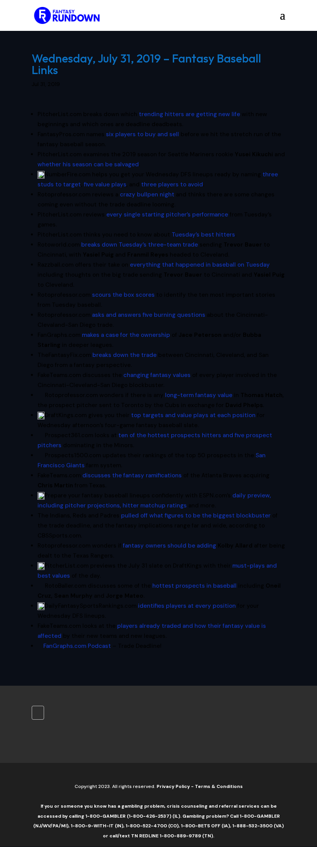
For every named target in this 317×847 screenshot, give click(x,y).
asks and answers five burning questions (148, 315)
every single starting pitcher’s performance (167, 214)
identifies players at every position (187, 606)
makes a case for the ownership (126, 335)
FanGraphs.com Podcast (77, 646)
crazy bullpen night (147, 194)
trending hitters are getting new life (189, 114)
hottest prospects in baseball (194, 586)
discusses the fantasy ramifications (132, 475)
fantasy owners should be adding (169, 545)
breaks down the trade (124, 355)
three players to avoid (172, 184)
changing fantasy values (157, 375)
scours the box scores (123, 295)
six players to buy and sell (142, 134)
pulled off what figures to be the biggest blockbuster (196, 515)
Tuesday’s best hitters (203, 234)
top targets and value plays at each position (193, 415)
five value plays (105, 184)
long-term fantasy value (198, 395)
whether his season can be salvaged (88, 164)
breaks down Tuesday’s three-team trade (139, 245)
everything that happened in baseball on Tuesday (200, 265)
